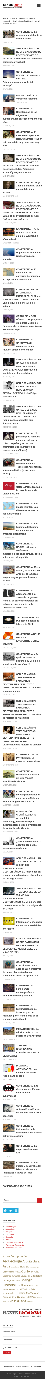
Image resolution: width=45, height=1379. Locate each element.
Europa (18, 1280)
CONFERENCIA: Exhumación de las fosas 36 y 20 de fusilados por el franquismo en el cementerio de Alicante (20, 1012)
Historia (9, 1240)
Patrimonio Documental (15, 1245)
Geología (9, 1237)
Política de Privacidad (27, 1374)
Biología (9, 1232)
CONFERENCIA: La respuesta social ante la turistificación (29, 35)
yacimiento (30, 1301)
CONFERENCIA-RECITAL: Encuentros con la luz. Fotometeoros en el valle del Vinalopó (21, 79)
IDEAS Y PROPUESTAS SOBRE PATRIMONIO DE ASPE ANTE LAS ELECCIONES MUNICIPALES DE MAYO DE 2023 (22, 945)
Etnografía (10, 1234)
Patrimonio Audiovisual (14, 1242)
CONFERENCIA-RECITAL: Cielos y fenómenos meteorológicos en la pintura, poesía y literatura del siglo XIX (22, 550)
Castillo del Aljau (34, 1267)
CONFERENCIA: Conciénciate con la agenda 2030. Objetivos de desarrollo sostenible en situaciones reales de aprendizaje (22, 969)
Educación (25, 1276)
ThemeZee (36, 1366)
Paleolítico (35, 1289)
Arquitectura (31, 1261)
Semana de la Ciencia (14, 1297)
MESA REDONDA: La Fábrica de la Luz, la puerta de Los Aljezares (28, 1032)
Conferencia (29, 1271)
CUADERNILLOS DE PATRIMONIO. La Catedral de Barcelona (28, 758)
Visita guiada (18, 1301)
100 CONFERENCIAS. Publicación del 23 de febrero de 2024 (27, 620)
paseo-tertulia (9, 1293)
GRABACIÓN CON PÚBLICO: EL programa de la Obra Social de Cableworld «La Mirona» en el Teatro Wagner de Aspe (22, 323)
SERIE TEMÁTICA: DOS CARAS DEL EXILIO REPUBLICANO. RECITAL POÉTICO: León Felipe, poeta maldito (22, 390)
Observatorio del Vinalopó (18, 1289)
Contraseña (7, 1340)
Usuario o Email (9, 1332)
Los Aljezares (23, 1285)
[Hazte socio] (22, 1317)
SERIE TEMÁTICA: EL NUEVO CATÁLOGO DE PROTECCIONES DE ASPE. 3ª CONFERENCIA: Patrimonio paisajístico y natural (22, 55)
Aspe (6, 1266)
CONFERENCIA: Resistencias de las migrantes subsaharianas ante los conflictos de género (22, 115)
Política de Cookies (21, 1376)
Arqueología (10, 1229)
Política (21, 1293)
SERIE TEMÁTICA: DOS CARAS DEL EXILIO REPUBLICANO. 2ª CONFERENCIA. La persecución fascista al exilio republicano (22, 366)
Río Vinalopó (32, 1293)
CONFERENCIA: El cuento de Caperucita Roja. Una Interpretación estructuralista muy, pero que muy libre (22, 139)
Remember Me (11, 1348)
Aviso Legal (11, 1374)
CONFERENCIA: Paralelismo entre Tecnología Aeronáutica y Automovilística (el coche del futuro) (22, 467)
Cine (19, 1272)
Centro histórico (10, 1272)
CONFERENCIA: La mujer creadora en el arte (27, 1149)
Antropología (11, 1226)
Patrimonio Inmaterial (14, 1248)
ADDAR (6, 1256)
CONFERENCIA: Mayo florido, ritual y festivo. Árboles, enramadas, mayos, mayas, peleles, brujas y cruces (21, 574)
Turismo (30, 1296)
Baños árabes (15, 1267)
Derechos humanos (11, 1276)
